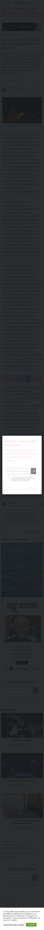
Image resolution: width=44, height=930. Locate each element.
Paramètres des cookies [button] (14, 925)
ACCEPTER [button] (31, 925)
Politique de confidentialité (20, 480)
